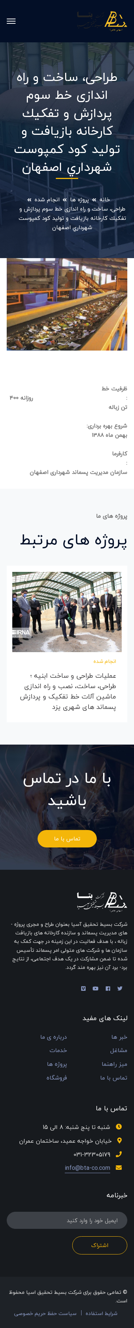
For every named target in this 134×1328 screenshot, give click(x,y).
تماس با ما (67, 838)
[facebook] (108, 988)
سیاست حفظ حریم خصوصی (45, 1313)
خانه (104, 199)
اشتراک (99, 1245)
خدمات (58, 1050)
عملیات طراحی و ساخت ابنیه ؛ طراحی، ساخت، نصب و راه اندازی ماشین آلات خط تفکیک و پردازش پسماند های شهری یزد (68, 691)
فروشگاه (57, 1078)
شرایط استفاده (101, 1313)
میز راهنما (114, 1064)
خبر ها (119, 1037)
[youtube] (96, 988)
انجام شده (47, 199)
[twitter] (119, 988)
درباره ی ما (53, 1037)
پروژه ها (79, 199)
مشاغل (118, 1050)
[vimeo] (83, 988)
